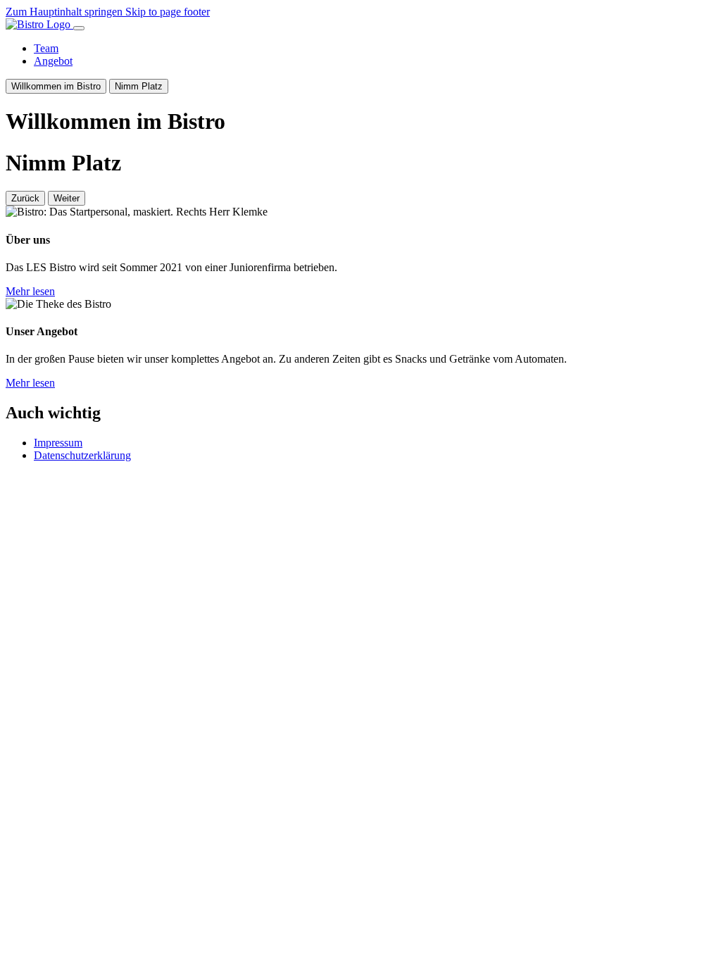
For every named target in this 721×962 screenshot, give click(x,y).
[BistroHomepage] (39, 24)
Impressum (58, 443)
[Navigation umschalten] (78, 28)
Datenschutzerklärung (82, 455)
